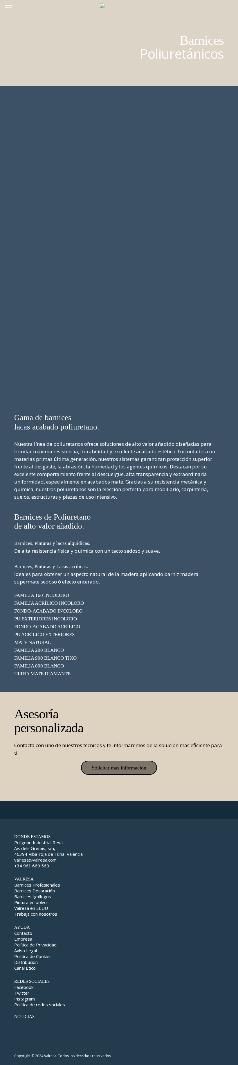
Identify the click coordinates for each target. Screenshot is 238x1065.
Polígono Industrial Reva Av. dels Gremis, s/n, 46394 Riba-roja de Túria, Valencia (48, 848)
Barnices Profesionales (37, 885)
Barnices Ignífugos (32, 896)
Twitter (21, 993)
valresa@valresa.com (35, 860)
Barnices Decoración (34, 891)
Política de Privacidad (35, 945)
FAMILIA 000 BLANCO (39, 666)
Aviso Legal (25, 950)
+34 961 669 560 (31, 866)
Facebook (23, 987)
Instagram (24, 999)
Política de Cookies (33, 956)
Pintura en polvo (30, 902)
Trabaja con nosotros (35, 914)
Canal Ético (25, 968)
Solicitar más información (119, 768)
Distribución (26, 962)
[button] (8, 7)
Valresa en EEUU (31, 908)
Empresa (23, 939)
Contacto (23, 933)
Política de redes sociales (39, 1004)
